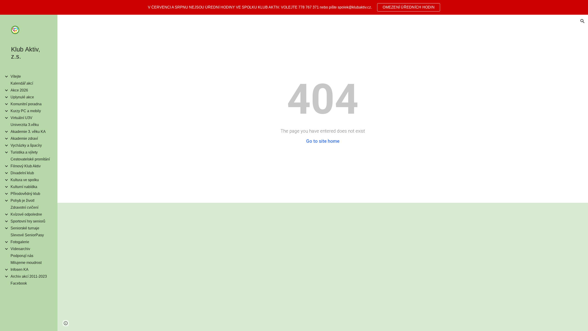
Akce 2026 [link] (19, 90)
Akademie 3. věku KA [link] (28, 132)
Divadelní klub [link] (22, 173)
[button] (582, 21)
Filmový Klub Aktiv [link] (26, 166)
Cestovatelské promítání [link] (30, 159)
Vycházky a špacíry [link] (26, 145)
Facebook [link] (19, 283)
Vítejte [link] (16, 76)
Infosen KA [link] (19, 269)
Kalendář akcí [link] (22, 83)
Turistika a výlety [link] (24, 152)
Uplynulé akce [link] (22, 97)
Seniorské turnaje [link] (25, 228)
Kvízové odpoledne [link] (26, 214)
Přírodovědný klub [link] (25, 194)
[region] (294, 7)
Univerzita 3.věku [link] (25, 125)
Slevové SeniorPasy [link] (27, 235)
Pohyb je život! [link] (22, 201)
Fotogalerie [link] (20, 242)
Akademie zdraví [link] (24, 138)
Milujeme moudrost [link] (26, 263)
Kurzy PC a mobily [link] (26, 111)
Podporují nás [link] (22, 256)
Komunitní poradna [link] (26, 104)
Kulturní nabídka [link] (24, 187)
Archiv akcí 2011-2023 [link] (29, 276)
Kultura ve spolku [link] (25, 180)
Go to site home (322, 141)
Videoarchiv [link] (20, 249)
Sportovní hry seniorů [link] (28, 221)
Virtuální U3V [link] (21, 118)
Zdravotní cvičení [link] (24, 207)
